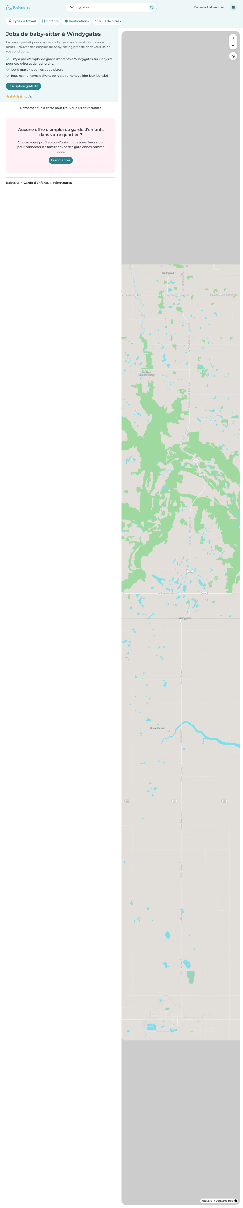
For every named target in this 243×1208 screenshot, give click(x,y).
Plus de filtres (110, 21)
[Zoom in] (233, 38)
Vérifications (78, 21)
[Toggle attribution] (236, 1201)
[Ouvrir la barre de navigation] (233, 7)
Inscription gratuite (23, 86)
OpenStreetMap (224, 1201)
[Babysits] (18, 7)
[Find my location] (233, 56)
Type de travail (24, 21)
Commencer (60, 160)
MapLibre (207, 1201)
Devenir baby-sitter (209, 7)
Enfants (52, 21)
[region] (181, 618)
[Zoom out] (233, 45)
